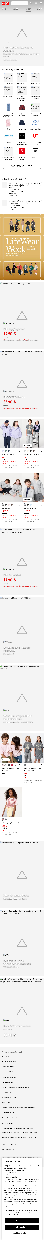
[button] (11, 433)
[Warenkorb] (35, 3)
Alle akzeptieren (22, 1221)
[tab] (4, 8)
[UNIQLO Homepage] (5, 3)
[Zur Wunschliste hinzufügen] (19, 450)
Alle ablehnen (22, 1227)
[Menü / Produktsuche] (40, 3)
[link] (19, 1128)
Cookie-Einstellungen (22, 1233)
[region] (22, 1199)
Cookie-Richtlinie (14, 1215)
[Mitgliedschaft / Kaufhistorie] (30, 3)
